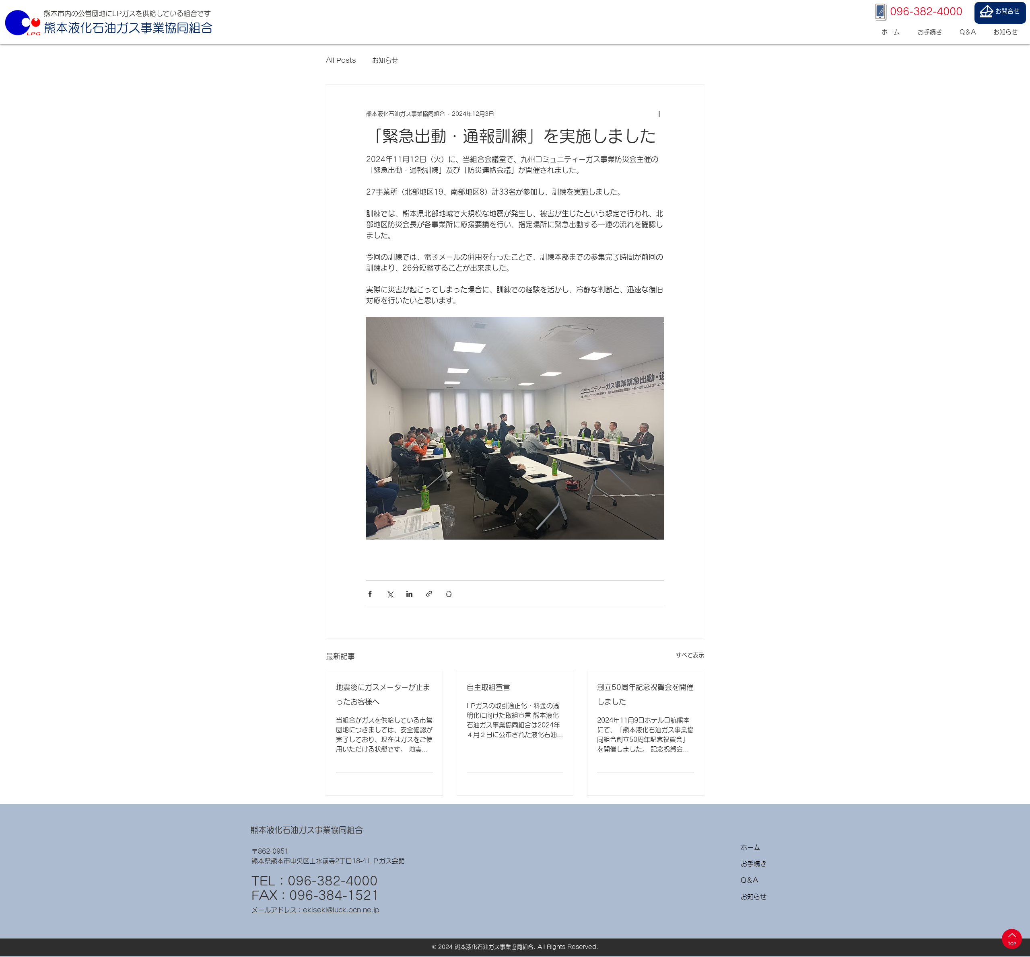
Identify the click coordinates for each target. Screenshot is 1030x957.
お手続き (753, 863)
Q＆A (749, 880)
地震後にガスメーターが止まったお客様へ (383, 694)
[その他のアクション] (659, 114)
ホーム (750, 847)
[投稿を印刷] (449, 594)
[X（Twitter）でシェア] (389, 594)
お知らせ (385, 60)
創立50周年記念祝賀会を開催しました (645, 694)
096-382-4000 (333, 881)
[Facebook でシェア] (370, 594)
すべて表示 (690, 655)
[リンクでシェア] (429, 594)
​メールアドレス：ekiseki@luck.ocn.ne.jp (315, 910)
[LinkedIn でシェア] (409, 594)
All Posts (341, 60)
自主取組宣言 (488, 687)
